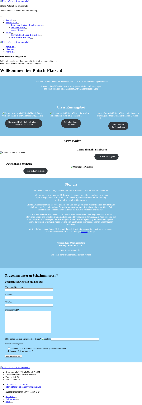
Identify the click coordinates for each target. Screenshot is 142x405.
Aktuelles (10, 47)
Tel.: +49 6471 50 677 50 (17, 384)
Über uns (10, 49)
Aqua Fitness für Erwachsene (118, 125)
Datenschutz (11, 399)
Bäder (8, 32)
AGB (8, 401)
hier (30, 351)
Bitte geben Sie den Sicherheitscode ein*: (23, 339)
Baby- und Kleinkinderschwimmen (26, 25)
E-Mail (84, 231)
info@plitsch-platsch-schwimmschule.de (23, 387)
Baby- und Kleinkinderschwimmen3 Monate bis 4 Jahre (23, 123)
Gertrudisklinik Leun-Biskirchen (25, 35)
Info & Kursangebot (106, 156)
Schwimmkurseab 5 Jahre (71, 123)
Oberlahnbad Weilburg (21, 37)
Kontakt (9, 52)
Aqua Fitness (17, 30)
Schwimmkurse (18, 27)
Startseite (9, 20)
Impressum (10, 396)
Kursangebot (11, 22)
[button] (14, 20)
